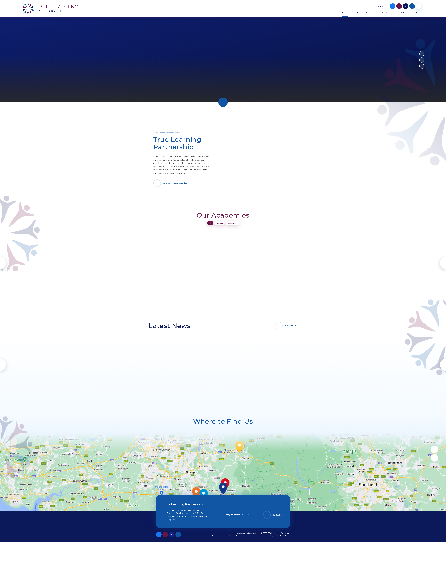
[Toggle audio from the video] (421, 60)
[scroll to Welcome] (223, 102)
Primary (219, 223)
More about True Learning (175, 183)
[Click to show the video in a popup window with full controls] (421, 66)
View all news (290, 326)
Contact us (277, 515)
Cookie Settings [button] (283, 536)
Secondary (232, 223)
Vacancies (381, 6)
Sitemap (215, 536)
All (210, 223)
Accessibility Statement (233, 536)
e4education (252, 533)
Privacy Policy (267, 536)
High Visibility (252, 536)
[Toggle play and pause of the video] (421, 53)
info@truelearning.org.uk (237, 515)
